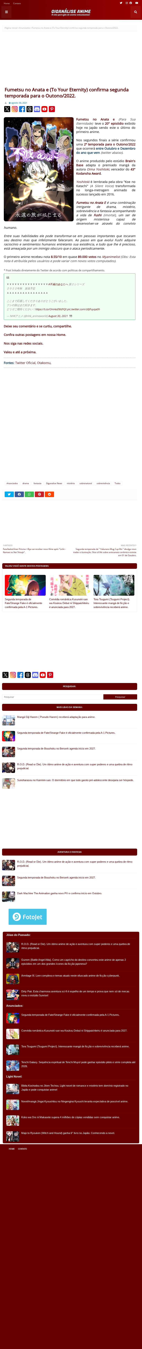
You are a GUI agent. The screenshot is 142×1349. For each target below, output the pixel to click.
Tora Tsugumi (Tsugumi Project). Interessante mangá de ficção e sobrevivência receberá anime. (112, 603)
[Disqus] (69, 424)
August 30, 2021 (58, 316)
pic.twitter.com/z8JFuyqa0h (83, 309)
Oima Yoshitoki (98, 169)
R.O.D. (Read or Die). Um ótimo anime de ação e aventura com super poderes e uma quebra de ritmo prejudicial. (74, 766)
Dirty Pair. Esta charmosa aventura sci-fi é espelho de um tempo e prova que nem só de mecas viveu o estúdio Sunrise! (75, 993)
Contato (17, 4)
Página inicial (11, 27)
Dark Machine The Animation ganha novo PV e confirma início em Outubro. (59, 893)
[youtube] (136, 3)
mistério (71, 483)
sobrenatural (85, 483)
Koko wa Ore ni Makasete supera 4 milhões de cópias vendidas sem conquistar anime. (70, 1117)
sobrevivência (103, 483)
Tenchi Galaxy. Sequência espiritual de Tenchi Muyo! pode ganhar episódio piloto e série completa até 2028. (78, 1064)
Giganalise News (54, 483)
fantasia (37, 483)
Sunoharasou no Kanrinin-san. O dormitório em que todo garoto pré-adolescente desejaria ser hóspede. (75, 780)
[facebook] (131, 3)
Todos (118, 483)
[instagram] (127, 3)
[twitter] (121, 3)
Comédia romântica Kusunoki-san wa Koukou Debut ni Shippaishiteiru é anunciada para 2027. (69, 603)
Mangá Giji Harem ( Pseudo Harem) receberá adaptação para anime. (56, 716)
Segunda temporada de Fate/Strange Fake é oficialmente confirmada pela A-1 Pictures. (23, 603)
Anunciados (24, 27)
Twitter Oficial (25, 363)
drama (26, 483)
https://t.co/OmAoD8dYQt (50, 309)
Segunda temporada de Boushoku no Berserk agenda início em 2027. (56, 748)
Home (7, 4)
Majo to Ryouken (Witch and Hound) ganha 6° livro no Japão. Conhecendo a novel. (68, 1133)
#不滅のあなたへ (58, 284)
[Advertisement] (69, 60)
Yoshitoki (83, 182)
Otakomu (44, 363)
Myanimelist (111, 257)
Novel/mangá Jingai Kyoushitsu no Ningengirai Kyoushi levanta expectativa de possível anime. (74, 1101)
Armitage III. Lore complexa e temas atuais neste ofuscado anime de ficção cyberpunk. (70, 975)
